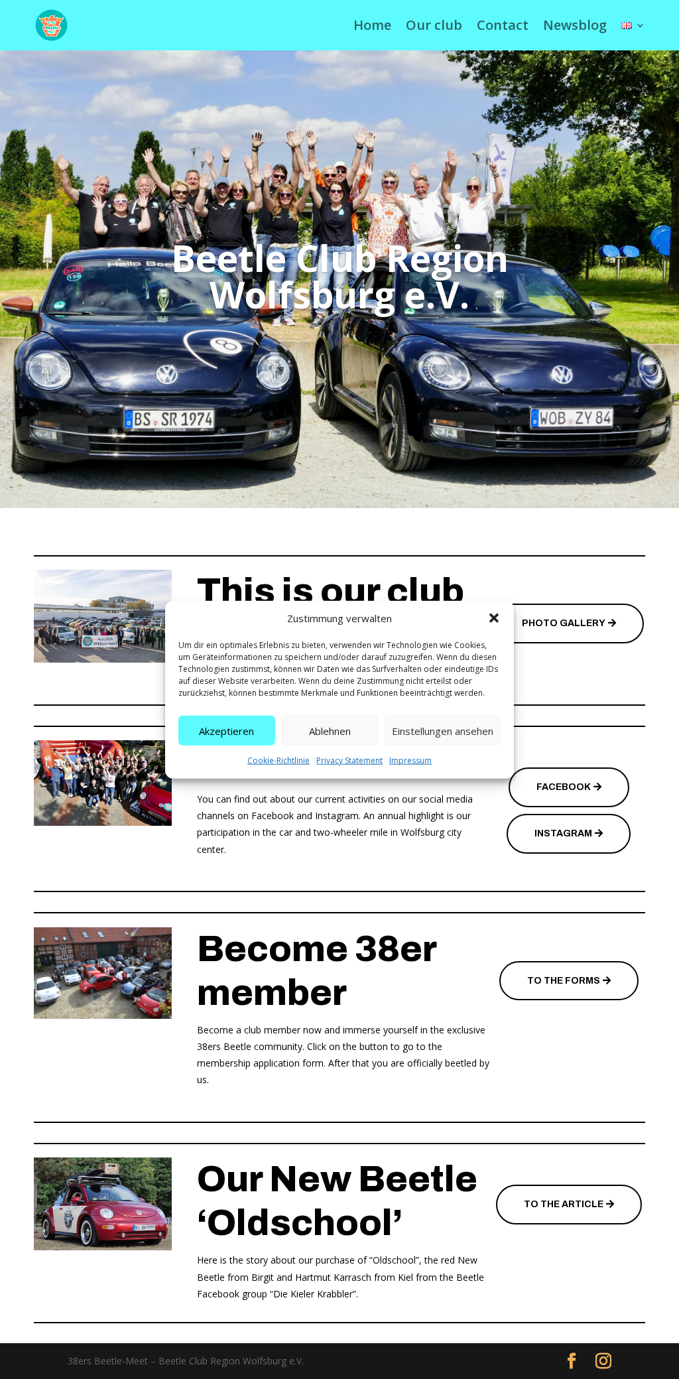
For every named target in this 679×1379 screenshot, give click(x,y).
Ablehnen (330, 731)
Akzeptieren (226, 731)
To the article (563, 1204)
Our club (434, 25)
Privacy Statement (349, 760)
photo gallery (563, 623)
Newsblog (575, 25)
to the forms (563, 981)
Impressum (410, 760)
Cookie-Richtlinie (278, 760)
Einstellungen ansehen (442, 731)
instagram (563, 833)
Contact (502, 25)
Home (372, 25)
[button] (494, 618)
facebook (563, 787)
